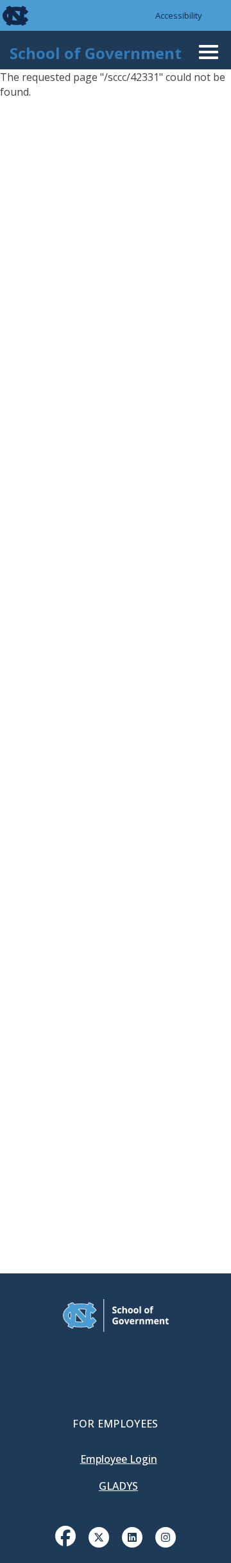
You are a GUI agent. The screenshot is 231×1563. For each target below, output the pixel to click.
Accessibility (178, 15)
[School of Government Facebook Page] (65, 1536)
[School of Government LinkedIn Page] (132, 1536)
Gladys (118, 1486)
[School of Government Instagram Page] (165, 1536)
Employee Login (118, 1459)
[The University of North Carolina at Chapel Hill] (7, 15)
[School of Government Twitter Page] (99, 1536)
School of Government (96, 53)
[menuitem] (65, 1545)
